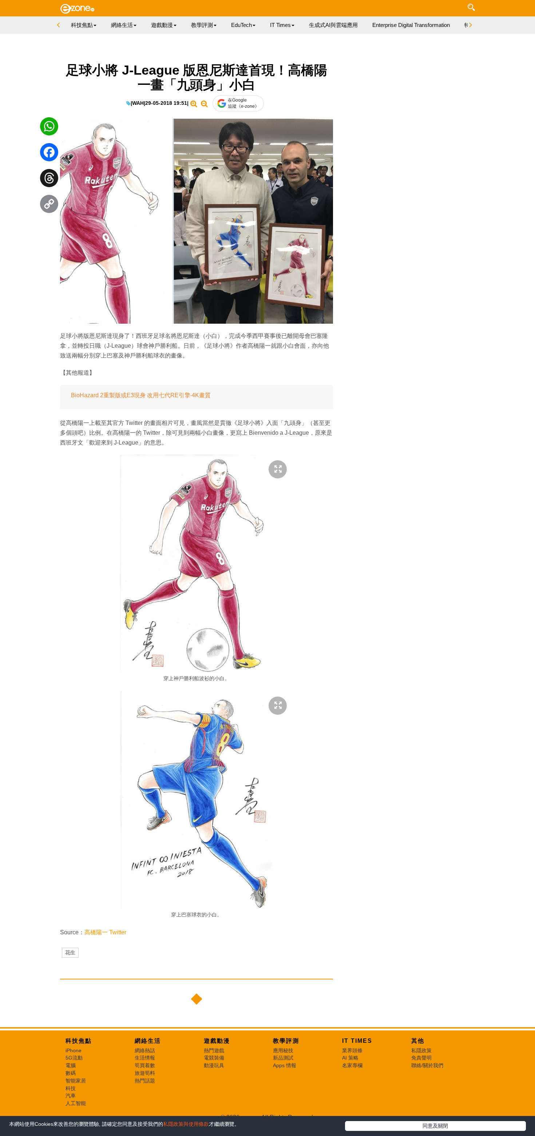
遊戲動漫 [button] (162, 25)
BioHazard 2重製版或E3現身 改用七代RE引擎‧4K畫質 (141, 395)
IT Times (357, 1041)
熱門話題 (145, 1081)
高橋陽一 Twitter (105, 932)
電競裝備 (214, 1058)
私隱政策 (421, 1050)
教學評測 (286, 1041)
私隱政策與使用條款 (186, 1124)
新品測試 (283, 1058)
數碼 (71, 1073)
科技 (71, 1088)
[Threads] (49, 180)
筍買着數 (145, 1065)
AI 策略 (350, 1058)
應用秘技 (283, 1050)
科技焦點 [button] (82, 25)
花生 (70, 952)
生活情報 (145, 1058)
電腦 (71, 1065)
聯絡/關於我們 (427, 1065)
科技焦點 (79, 1041)
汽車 (71, 1095)
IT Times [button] (280, 25)
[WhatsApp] (49, 128)
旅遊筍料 (145, 1073)
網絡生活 (148, 1041)
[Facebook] (49, 154)
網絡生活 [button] (122, 25)
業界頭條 (352, 1050)
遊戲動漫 (217, 1041)
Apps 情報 (284, 1065)
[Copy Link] (49, 206)
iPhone (74, 1050)
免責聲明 (421, 1058)
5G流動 (74, 1058)
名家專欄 (352, 1065)
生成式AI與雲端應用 (333, 25)
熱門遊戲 (214, 1050)
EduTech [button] (241, 25)
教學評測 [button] (202, 25)
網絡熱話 (145, 1050)
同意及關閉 (435, 1126)
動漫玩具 (214, 1065)
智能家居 (76, 1081)
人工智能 (76, 1103)
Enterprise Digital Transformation (411, 25)
